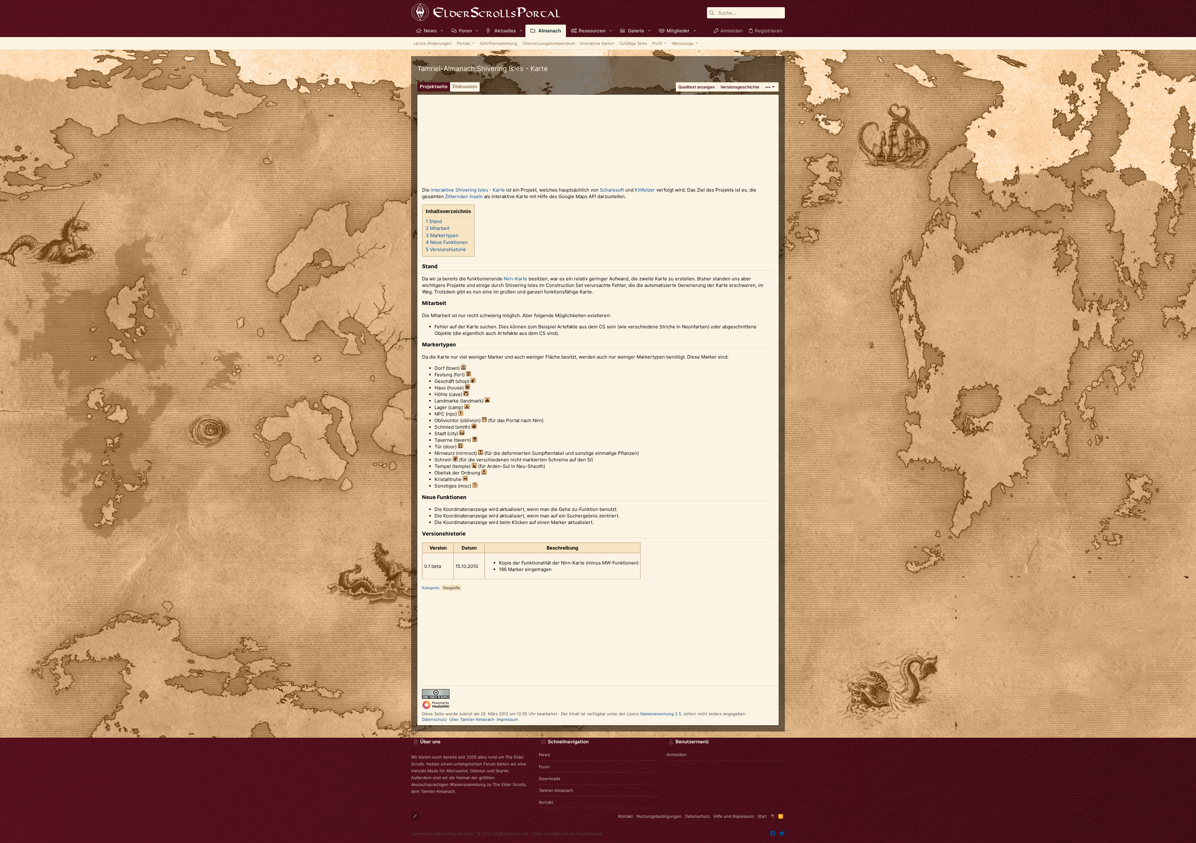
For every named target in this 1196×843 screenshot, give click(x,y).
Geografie (451, 587)
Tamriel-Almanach (556, 790)
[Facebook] (773, 833)
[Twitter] (782, 833)
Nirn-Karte (515, 279)
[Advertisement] (598, 138)
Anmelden (676, 754)
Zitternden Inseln (464, 196)
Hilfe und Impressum (734, 816)
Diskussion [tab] (465, 86)
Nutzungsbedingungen (659, 816)
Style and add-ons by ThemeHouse (567, 833)
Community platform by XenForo (470, 833)
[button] (441, 30)
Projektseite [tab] (434, 86)
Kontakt (546, 802)
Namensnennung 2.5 (660, 713)
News (544, 754)
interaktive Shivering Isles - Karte (468, 190)
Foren (544, 766)
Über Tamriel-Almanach (471, 719)
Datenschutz (434, 719)
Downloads (549, 778)
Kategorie (430, 587)
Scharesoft (612, 190)
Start (762, 816)
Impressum (507, 719)
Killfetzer (645, 190)
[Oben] (772, 816)
